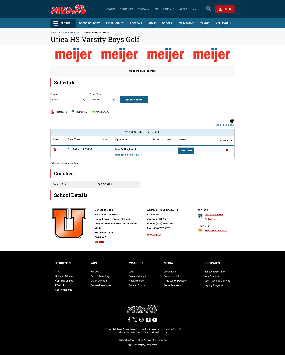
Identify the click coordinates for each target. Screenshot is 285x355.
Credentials (170, 271)
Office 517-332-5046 (126, 332)
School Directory (100, 276)
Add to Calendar (225, 124)
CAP (131, 271)
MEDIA (168, 263)
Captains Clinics (64, 280)
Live (155, 9)
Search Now (134, 99)
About (183, 9)
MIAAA (95, 271)
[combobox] (52, 100)
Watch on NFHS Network (214, 217)
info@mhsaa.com (159, 332)
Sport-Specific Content (217, 280)
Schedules (126, 9)
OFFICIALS (212, 263)
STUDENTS (63, 263)
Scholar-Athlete (64, 276)
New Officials (211, 276)
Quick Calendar (99, 280)
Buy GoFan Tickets (216, 230)
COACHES (136, 263)
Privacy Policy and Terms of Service (152, 340)
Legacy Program (213, 285)
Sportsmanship (63, 289)
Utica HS (74, 32)
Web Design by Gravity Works (145, 345)
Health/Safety (136, 280)
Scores (110, 9)
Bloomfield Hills (124, 154)
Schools (143, 9)
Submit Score (186, 151)
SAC (57, 271)
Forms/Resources (101, 285)
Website (99, 241)
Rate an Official (137, 285)
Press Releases (172, 285)
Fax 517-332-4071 (143, 332)
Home (53, 32)
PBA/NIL (60, 285)
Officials (169, 9)
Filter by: (54, 94)
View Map (155, 234)
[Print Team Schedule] (232, 121)
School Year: (95, 94)
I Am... (195, 9)
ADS (94, 263)
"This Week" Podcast (175, 280)
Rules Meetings (137, 276)
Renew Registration (215, 271)
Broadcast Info (172, 276)
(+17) (136, 155)
